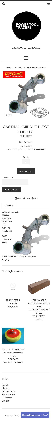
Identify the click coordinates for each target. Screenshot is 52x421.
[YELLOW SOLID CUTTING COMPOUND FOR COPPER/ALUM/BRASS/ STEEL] (39, 286)
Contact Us (7, 398)
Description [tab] (9, 206)
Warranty (6, 401)
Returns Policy (8, 394)
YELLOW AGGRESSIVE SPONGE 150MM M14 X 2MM (13, 352)
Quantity (26, 157)
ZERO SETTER (13, 300)
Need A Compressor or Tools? (35, 415)
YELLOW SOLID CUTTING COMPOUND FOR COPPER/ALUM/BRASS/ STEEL (39, 306)
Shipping (22, 149)
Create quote (11, 189)
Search (5, 385)
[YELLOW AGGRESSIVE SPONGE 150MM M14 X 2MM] (13, 336)
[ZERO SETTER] (13, 286)
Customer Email (8, 177)
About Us (6, 388)
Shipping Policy (8, 391)
